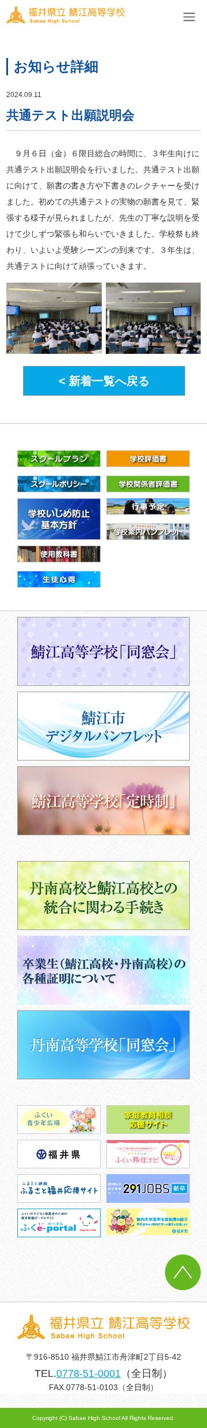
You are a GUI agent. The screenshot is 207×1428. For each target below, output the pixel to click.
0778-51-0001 (88, 1373)
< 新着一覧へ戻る (104, 381)
